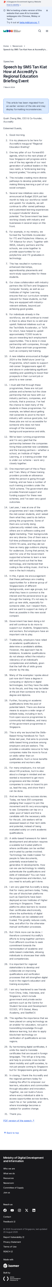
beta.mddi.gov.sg (28, 22)
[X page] (26, 1210)
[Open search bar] (39, 31)
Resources (8, 1178)
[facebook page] (5, 1210)
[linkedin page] (33, 1210)
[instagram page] (19, 1210)
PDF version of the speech (17, 1120)
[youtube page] (12, 1210)
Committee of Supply (13, 1187)
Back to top (13, 1132)
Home (6, 46)
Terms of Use (10, 1246)
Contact (7, 1216)
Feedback (8, 1221)
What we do (9, 1173)
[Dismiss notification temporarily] (47, 10)
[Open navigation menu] (47, 31)
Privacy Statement (12, 1242)
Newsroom (17, 46)
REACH (6, 1251)
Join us (6, 1192)
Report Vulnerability (12, 1237)
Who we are (9, 1168)
